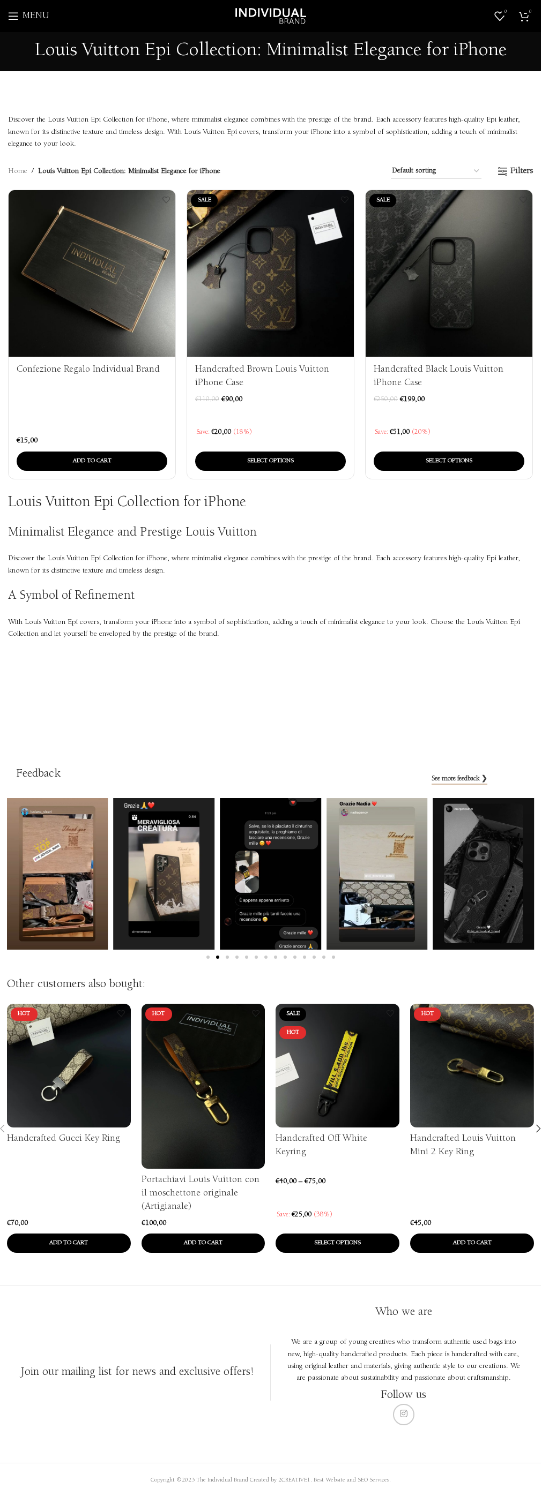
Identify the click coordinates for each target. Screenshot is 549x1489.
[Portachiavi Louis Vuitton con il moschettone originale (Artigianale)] (203, 1086)
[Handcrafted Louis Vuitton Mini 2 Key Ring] (472, 1065)
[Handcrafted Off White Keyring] (337, 1065)
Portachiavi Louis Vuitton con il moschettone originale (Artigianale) (200, 1193)
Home (17, 171)
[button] (92, 461)
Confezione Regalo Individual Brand (88, 369)
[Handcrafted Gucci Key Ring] (69, 1065)
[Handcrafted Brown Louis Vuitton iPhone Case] (270, 273)
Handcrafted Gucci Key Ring (63, 1139)
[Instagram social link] (403, 1414)
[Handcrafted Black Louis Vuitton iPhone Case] (449, 273)
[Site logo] (270, 16)
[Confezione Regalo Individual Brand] (92, 273)
